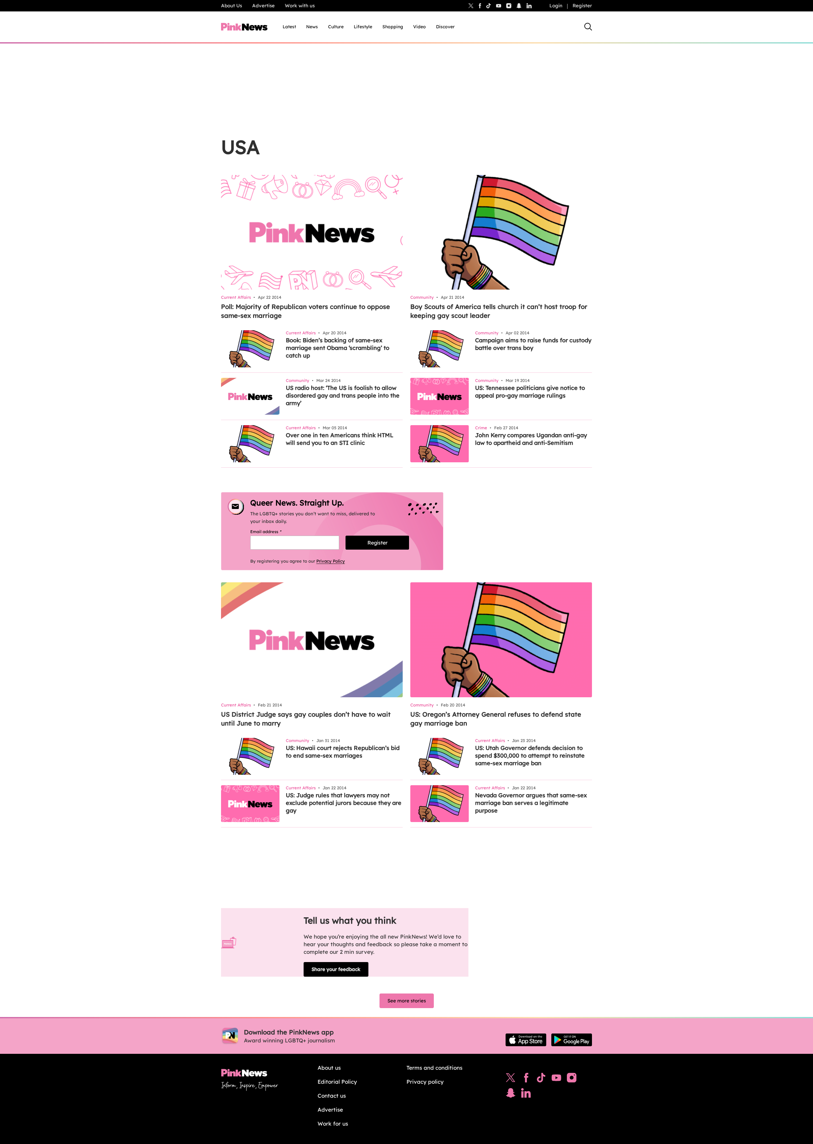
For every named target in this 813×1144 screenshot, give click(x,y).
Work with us (300, 6)
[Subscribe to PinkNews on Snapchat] (510, 1094)
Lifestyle (363, 27)
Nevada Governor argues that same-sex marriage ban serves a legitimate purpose (531, 803)
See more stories (406, 1001)
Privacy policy (425, 1081)
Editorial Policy (337, 1081)
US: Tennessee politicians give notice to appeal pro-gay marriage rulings (530, 391)
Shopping (392, 27)
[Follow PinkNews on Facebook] (526, 1079)
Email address (274, 531)
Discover (445, 27)
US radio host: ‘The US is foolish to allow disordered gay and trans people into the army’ (343, 395)
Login (555, 6)
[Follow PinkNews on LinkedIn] (529, 6)
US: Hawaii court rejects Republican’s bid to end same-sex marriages (343, 751)
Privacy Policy (330, 561)
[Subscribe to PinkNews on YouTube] (556, 1079)
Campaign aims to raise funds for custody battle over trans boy (533, 344)
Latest (289, 27)
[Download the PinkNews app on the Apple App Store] (526, 1040)
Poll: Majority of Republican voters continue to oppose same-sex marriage (305, 311)
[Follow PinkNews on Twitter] (510, 1079)
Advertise (263, 6)
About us (329, 1067)
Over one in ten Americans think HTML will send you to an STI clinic (339, 439)
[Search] (588, 26)
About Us (231, 6)
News (312, 27)
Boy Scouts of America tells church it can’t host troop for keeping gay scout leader (498, 311)
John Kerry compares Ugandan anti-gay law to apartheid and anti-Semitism (531, 439)
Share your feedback (336, 969)
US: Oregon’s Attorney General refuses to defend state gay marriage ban (495, 718)
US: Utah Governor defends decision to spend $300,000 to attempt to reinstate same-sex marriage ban (530, 755)
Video (419, 27)
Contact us (332, 1095)
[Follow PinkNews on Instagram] (571, 1079)
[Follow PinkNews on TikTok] (541, 1079)
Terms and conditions (434, 1067)
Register (582, 6)
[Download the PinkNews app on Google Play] (571, 1040)
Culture (336, 27)
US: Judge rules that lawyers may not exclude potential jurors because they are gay (343, 803)
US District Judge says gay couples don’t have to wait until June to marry (306, 718)
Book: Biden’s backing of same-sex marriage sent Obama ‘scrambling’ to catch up (337, 348)
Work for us (333, 1123)
